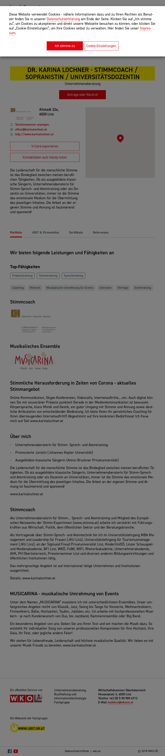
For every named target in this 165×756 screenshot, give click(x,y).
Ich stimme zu (65, 46)
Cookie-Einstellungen (101, 46)
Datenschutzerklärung (63, 19)
